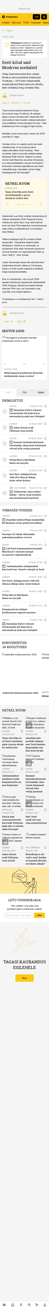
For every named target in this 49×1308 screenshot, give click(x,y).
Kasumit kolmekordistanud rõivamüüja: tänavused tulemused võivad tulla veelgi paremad (27, 445)
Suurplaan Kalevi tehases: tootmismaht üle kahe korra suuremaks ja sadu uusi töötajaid (27, 413)
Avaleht (6, 22)
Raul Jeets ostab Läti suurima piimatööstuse (36, 819)
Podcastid (36, 22)
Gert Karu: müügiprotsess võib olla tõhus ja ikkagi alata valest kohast (23, 477)
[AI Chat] (37, 1305)
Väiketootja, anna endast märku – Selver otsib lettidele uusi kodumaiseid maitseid (25, 494)
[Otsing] (29, 1305)
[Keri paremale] (44, 364)
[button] (18, 915)
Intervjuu (7, 810)
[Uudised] (12, 1305)
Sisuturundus (21, 488)
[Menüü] (4, 1305)
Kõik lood (16, 22)
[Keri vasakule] (4, 364)
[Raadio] (21, 1305)
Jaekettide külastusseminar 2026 (20, 692)
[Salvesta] (45, 406)
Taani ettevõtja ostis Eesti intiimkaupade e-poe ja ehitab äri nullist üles (19, 195)
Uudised (13, 424)
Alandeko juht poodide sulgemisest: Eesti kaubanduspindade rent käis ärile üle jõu (36, 744)
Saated (12, 406)
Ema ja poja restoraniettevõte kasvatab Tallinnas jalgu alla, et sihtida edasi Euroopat (12, 823)
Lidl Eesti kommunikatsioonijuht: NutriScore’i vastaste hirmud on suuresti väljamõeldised (22, 551)
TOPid (26, 22)
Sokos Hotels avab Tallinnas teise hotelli (10, 857)
